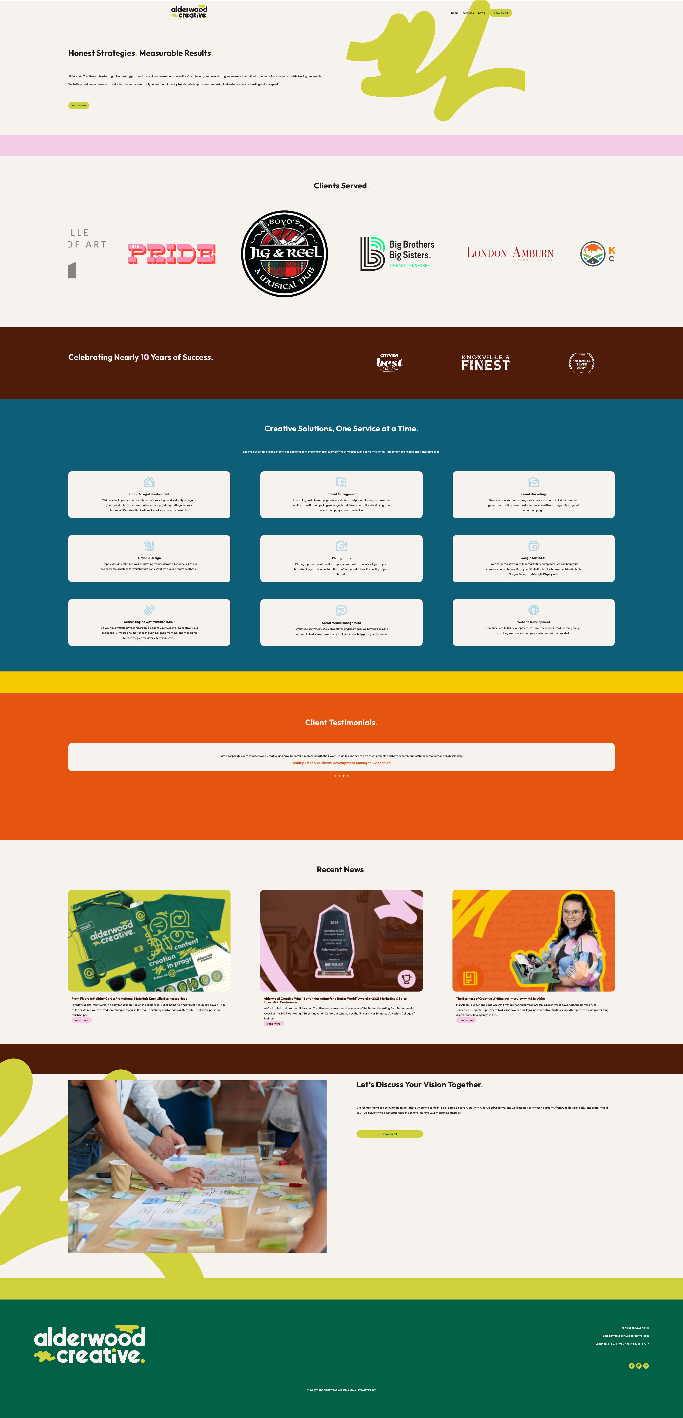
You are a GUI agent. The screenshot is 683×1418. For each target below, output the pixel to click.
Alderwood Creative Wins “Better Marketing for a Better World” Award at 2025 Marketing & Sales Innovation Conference (335, 1000)
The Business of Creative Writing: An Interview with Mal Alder (500, 999)
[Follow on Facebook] (632, 1366)
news (481, 13)
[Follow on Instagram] (639, 1366)
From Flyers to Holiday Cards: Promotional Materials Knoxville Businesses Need (129, 999)
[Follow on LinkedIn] (646, 1366)
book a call (501, 13)
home (455, 13)
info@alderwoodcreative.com (630, 1335)
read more (81, 1020)
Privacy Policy (367, 1389)
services (468, 13)
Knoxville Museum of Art (341, 763)
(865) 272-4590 (639, 1327)
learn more (79, 105)
